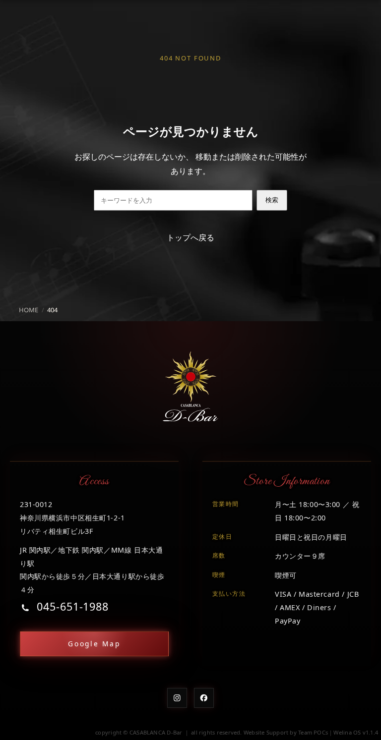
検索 (271, 200)
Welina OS (347, 732)
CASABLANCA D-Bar (156, 732)
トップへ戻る (190, 237)
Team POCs (313, 732)
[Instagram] (177, 698)
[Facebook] (204, 698)
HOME (28, 309)
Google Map (94, 643)
